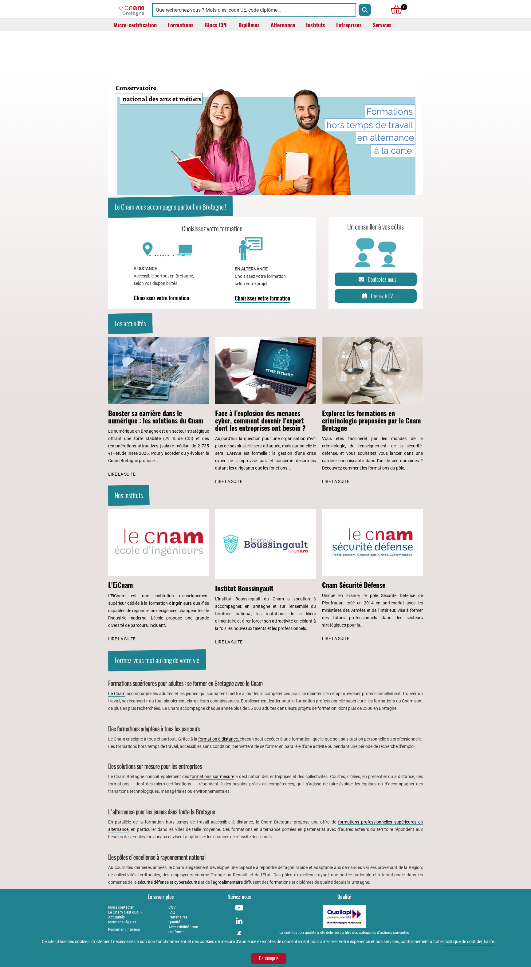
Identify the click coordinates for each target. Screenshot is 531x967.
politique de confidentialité (469, 941)
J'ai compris (268, 958)
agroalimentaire (228, 882)
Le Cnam (116, 693)
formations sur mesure (211, 776)
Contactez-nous (382, 279)
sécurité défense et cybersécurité (169, 882)
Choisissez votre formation (161, 298)
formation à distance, (219, 739)
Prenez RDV (382, 296)
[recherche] (365, 10)
